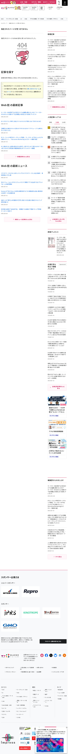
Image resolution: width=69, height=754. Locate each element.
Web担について (51, 8)
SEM (3, 717)
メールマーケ (20, 714)
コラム (34, 697)
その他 (18, 717)
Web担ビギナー (25, 7)
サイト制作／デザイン (52, 19)
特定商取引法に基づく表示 (27, 672)
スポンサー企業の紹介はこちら (53, 641)
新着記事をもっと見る (23, 156)
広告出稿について (60, 8)
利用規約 (54, 667)
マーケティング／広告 (12, 19)
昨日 (50, 122)
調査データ (36, 694)
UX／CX (4, 708)
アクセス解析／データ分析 (37, 19)
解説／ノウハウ (37, 690)
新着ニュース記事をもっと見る (23, 219)
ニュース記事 (61, 692)
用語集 (59, 699)
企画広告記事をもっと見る (58, 387)
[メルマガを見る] (42, 655)
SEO (2, 19)
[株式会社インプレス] (8, 739)
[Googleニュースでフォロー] (60, 655)
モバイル (4, 714)
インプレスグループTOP (58, 672)
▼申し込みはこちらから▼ (44, 737)
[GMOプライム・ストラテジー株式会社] (10, 626)
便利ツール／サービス (36, 701)
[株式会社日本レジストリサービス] (10, 612)
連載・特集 (41, 7)
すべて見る (58, 557)
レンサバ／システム (21, 708)
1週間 (57, 122)
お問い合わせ (40, 667)
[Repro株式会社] (31, 591)
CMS (62, 19)
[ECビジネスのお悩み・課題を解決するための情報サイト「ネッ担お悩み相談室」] (25, 748)
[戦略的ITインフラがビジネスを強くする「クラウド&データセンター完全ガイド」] (25, 729)
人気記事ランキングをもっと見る (58, 220)
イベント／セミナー (48, 701)
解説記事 (60, 689)
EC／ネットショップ (21, 711)
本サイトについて (10, 667)
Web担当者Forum (7, 8)
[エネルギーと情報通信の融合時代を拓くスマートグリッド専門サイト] (25, 739)
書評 (46, 694)
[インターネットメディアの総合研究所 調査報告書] (25, 734)
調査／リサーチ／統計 (22, 701)
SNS (26, 19)
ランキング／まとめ (37, 706)
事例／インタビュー (48, 690)
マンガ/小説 (48, 697)
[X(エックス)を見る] (51, 655)
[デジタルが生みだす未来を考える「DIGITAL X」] (25, 743)
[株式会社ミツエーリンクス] (10, 591)
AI (21, 19)
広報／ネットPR (6, 711)
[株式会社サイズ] (51, 612)
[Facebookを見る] (46, 655)
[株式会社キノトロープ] (31, 612)
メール (9, 92)
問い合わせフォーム (33, 89)
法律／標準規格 (21, 705)
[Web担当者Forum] (9, 656)
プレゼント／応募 (62, 696)
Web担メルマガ (34, 7)
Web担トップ (4, 23)
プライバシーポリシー (11, 672)
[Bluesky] (55, 655)
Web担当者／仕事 (6, 705)
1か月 (63, 122)
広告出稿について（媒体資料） (27, 668)
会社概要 (39, 672)
